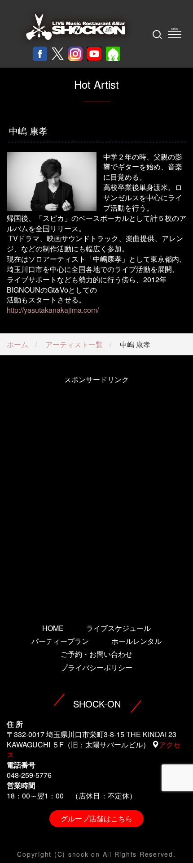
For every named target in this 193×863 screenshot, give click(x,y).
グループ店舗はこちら (96, 818)
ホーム (17, 344)
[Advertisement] (96, 491)
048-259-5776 (29, 775)
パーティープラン (60, 641)
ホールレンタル (136, 641)
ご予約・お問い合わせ (96, 654)
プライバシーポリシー (96, 667)
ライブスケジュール (118, 628)
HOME (53, 628)
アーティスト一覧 (74, 344)
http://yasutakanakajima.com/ (53, 310)
